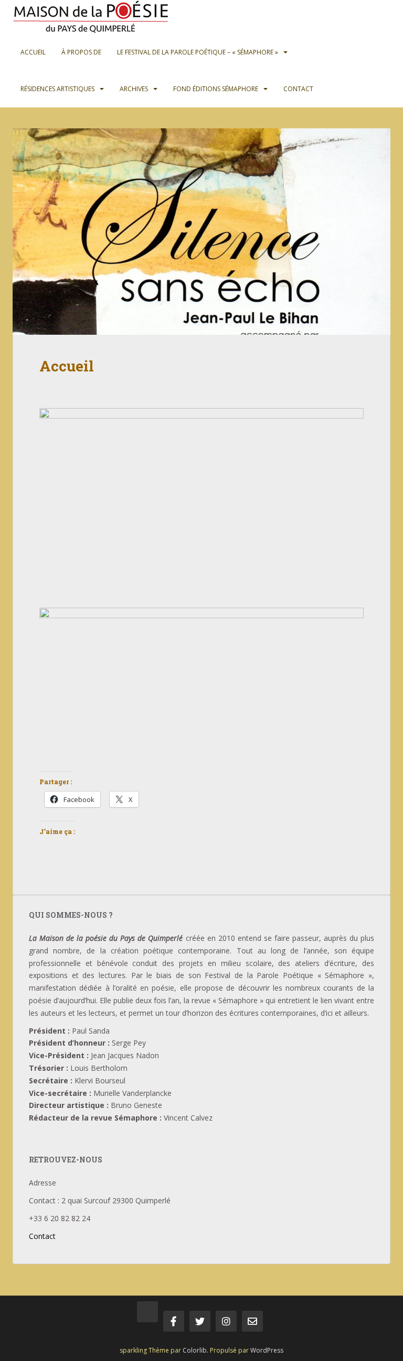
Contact (298, 88)
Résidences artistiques (57, 88)
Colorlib (195, 1350)
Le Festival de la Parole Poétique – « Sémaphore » (197, 52)
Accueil (33, 52)
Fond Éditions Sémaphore (215, 88)
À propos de (81, 52)
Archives (134, 88)
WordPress (266, 1350)
